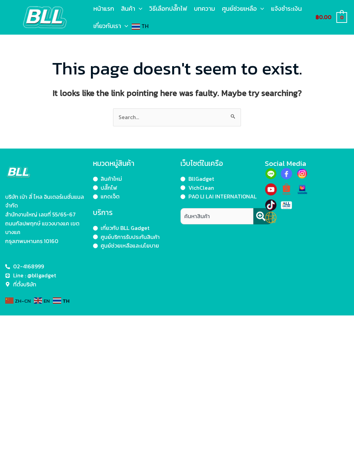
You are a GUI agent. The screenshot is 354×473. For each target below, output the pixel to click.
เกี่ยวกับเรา (107, 25)
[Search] (262, 216)
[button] (138, 8)
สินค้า (128, 8)
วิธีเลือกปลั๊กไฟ (168, 8)
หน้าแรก (103, 8)
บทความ (204, 8)
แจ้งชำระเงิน (286, 8)
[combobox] (216, 216)
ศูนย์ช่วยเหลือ (239, 8)
